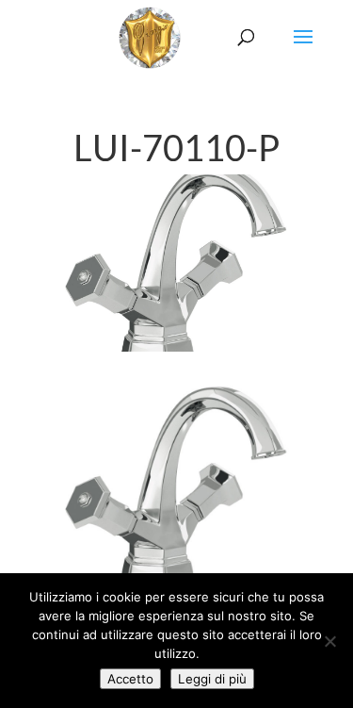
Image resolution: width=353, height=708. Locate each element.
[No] (329, 641)
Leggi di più (212, 678)
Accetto (130, 678)
